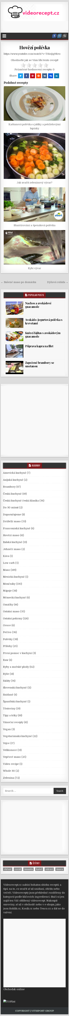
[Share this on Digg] (50, 75)
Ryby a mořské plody (16, 666)
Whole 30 (9, 770)
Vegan (7, 729)
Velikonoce (10, 750)
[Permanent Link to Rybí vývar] (34, 247)
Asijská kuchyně (13, 479)
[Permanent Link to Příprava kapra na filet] (14, 351)
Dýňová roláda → (57, 282)
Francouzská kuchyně (16, 528)
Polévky (8, 639)
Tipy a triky (10, 715)
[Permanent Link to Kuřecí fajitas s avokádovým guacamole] (14, 336)
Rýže (6, 673)
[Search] (64, 36)
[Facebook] (54, 36)
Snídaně (8, 694)
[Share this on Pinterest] (32, 75)
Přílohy (7, 646)
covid (18, 869)
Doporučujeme (12, 514)
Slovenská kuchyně (15, 687)
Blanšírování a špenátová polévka (34, 225)
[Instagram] (59, 36)
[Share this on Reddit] (38, 75)
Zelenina (8, 777)
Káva (6, 556)
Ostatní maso (11, 611)
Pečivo (7, 632)
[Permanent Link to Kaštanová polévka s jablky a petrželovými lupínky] (34, 103)
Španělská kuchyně (15, 701)
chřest (7, 869)
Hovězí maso (11, 535)
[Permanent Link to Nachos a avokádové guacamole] (14, 308)
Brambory (9, 486)
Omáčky (8, 604)
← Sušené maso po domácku (18, 282)
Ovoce (7, 625)
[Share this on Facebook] (26, 75)
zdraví (49, 869)
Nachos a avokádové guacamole (38, 304)
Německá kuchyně (14, 597)
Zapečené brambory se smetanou (39, 364)
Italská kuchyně (12, 542)
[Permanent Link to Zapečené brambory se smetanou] (14, 367)
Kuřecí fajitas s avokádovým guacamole (43, 334)
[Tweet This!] (20, 75)
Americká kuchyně (14, 472)
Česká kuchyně (12, 493)
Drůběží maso (12, 521)
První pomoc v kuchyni (17, 653)
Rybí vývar (34, 268)
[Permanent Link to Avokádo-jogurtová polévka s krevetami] (14, 323)
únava (59, 869)
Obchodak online (14, 989)
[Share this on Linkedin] (56, 75)
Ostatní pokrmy (12, 618)
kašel (39, 869)
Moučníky (9, 583)
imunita (28, 869)
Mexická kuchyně (14, 576)
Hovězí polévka (34, 47)
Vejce (6, 743)
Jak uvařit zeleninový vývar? (34, 182)
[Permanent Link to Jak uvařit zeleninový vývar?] (34, 156)
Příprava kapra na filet (39, 346)
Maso (6, 570)
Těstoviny (9, 708)
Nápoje (7, 590)
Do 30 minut (10, 507)
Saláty (6, 680)
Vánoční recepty (13, 722)
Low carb (9, 562)
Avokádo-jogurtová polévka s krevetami (43, 321)
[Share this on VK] (44, 75)
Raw (5, 660)
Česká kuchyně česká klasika (21, 500)
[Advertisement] (35, 25)
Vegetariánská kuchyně (17, 736)
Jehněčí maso (12, 549)
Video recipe (11, 764)
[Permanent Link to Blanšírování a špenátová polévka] (34, 204)
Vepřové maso (12, 756)
